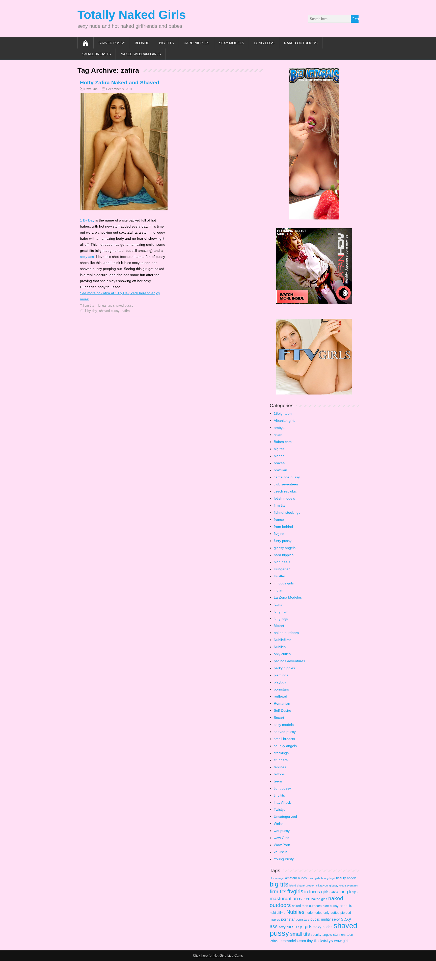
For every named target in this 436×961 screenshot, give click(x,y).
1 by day (91, 311)
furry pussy (282, 541)
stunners (281, 760)
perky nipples (284, 668)
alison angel (277, 878)
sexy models (231, 43)
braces (279, 463)
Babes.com (283, 442)
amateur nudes (296, 878)
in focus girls (284, 583)
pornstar (288, 919)
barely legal (328, 878)
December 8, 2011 (119, 89)
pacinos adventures (289, 661)
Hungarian (103, 305)
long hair (281, 611)
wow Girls (281, 838)
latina (278, 604)
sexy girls (302, 926)
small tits (300, 934)
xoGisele (281, 852)
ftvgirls (279, 534)
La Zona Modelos (288, 597)
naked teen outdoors (307, 906)
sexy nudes (323, 927)
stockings (281, 753)
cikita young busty (327, 885)
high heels (282, 562)
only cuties (282, 654)
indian (278, 590)
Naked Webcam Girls (141, 54)
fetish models (284, 498)
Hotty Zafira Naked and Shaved (119, 82)
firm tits (279, 505)
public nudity (320, 919)
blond (292, 885)
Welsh (279, 824)
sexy (336, 919)
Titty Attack (282, 802)
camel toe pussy (287, 477)
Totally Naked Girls (131, 14)
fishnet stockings (287, 512)
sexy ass (87, 257)
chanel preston (306, 885)
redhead (280, 696)
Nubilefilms (282, 640)
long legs (264, 43)
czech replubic (285, 491)
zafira (126, 311)
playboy (280, 682)
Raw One (91, 89)
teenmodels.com (292, 941)
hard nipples (196, 43)
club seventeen (286, 484)
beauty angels (346, 878)
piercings (281, 675)
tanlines (280, 767)
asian (278, 435)
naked (304, 898)
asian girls (314, 878)
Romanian (282, 703)
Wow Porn (282, 845)
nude (309, 913)
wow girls (341, 941)
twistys (326, 940)
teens (278, 781)
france (279, 520)
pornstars (281, 689)
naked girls (319, 899)
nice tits (346, 905)
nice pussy (331, 906)
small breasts (96, 54)
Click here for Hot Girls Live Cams (218, 955)
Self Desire (282, 710)
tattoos (279, 774)
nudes (318, 913)
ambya (279, 428)
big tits (166, 43)
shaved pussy (111, 43)
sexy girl (285, 927)
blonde (142, 43)
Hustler (279, 576)
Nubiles (280, 647)
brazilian (280, 470)
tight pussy (282, 788)
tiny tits (279, 795)
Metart (279, 626)
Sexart (279, 718)
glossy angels (284, 548)
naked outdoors (300, 43)
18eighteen (283, 413)
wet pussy (282, 831)
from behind (283, 527)
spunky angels (285, 746)
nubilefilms (277, 913)
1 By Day (87, 220)
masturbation (284, 898)
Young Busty (284, 859)
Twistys (279, 809)
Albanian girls (284, 420)
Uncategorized (285, 817)
